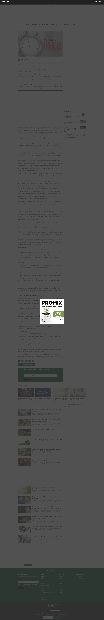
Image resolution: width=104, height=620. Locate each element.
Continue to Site (98, 1)
